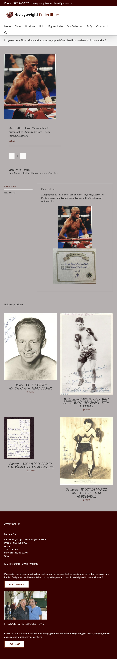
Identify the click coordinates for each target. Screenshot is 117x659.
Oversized (53, 173)
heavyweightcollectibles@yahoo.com (52, 3)
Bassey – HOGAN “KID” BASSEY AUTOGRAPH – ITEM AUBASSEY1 (31, 465)
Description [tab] (10, 186)
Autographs (24, 169)
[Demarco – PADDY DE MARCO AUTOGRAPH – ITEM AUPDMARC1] (86, 418)
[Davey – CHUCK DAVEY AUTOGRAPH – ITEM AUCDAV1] (30, 315)
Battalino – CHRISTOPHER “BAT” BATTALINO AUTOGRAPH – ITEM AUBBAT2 (86, 402)
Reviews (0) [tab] (10, 192)
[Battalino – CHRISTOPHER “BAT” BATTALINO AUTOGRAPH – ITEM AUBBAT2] (86, 315)
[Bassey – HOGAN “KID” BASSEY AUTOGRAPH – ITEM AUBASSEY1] (19, 418)
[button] (5, 32)
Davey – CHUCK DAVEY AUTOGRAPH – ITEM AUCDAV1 (31, 386)
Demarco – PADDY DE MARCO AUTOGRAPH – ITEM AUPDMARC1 (86, 492)
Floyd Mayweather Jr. (37, 173)
